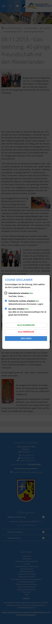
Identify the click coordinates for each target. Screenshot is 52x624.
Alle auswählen (26, 325)
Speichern (26, 338)
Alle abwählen (26, 331)
